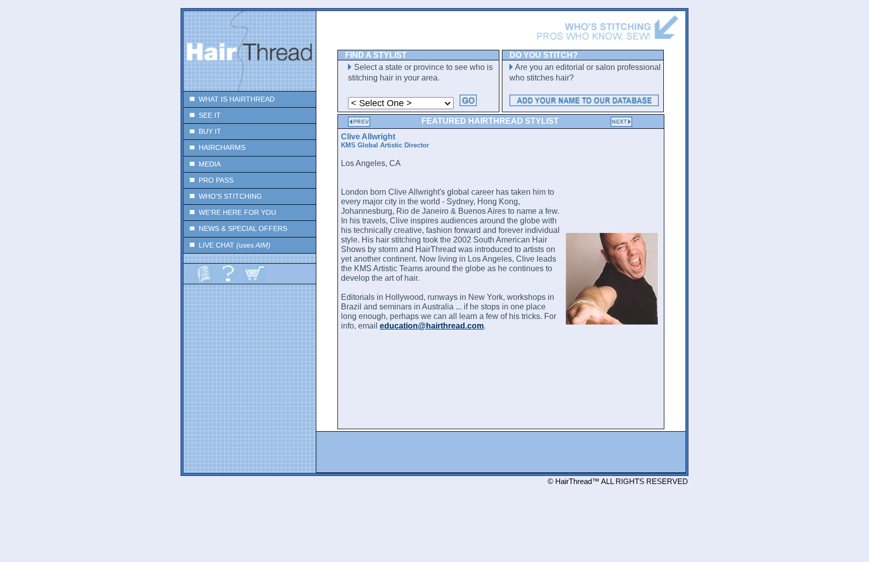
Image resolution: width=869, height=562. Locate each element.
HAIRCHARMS (222, 147)
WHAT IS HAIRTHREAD (237, 99)
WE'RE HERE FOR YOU (237, 212)
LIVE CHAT (235, 245)
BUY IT (210, 131)
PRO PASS (216, 180)
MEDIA (210, 164)
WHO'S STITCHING (230, 196)
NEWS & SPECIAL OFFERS (243, 228)
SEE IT (210, 115)
